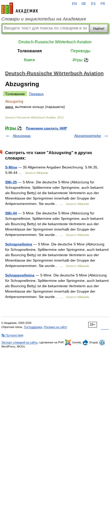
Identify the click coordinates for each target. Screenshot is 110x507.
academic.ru (19, 8)
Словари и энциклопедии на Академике (43, 19)
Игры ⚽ (81, 60)
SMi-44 (11, 213)
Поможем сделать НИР (46, 128)
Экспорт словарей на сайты (19, 342)
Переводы (81, 51)
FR (103, 4)
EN (74, 4)
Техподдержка (33, 327)
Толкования (29, 51)
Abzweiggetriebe (87, 136)
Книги (29, 60)
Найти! (98, 28)
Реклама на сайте (55, 327)
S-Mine (11, 167)
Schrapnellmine (18, 244)
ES (93, 4)
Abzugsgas (22, 136)
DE (84, 4)
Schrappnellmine (20, 275)
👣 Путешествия (12, 335)
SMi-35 (11, 182)
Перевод (36, 94)
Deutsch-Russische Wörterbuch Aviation (55, 42)
